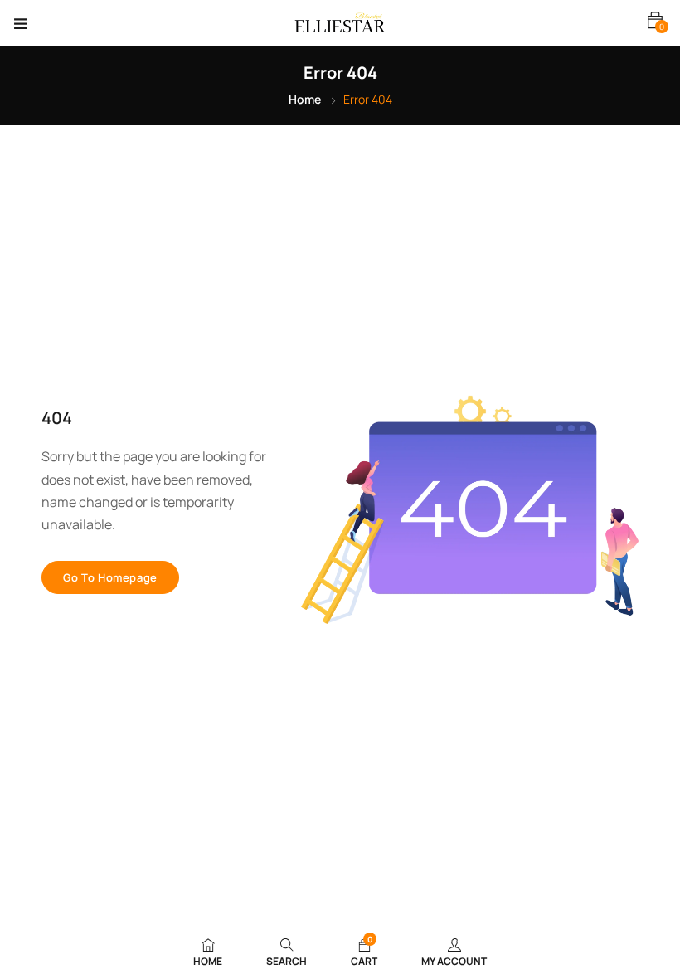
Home (305, 99)
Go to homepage (110, 577)
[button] (655, 20)
